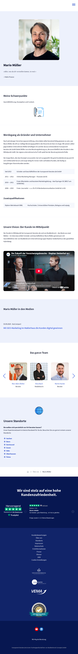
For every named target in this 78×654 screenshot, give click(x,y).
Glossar (39, 554)
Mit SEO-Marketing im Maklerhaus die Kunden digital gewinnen (32, 328)
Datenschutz (39, 546)
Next (73, 375)
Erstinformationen (39, 549)
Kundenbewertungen (39, 535)
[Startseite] (28, 471)
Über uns (36, 472)
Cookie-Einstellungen (39, 560)
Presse (39, 552)
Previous (4, 375)
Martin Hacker (60, 383)
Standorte (39, 540)
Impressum (39, 543)
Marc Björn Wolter (18, 383)
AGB (39, 557)
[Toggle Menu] (73, 4)
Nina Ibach (39, 383)
